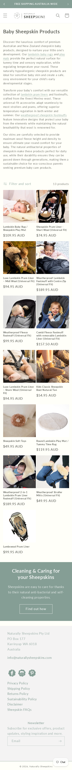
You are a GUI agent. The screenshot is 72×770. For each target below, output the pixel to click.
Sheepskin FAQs (19, 710)
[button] (5, 15)
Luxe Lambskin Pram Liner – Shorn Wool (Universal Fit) (18, 390)
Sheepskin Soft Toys (15, 440)
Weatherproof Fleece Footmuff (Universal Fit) (17, 334)
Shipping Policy (18, 688)
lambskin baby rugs (40, 54)
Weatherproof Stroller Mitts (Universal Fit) (49, 494)
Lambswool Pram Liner (16, 546)
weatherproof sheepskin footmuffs (44, 115)
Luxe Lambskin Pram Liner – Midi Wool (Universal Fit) (19, 280)
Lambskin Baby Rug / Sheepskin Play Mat (15, 228)
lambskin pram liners (34, 94)
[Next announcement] (68, 4)
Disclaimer (15, 704)
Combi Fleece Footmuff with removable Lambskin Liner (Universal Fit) (51, 335)
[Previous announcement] (4, 4)
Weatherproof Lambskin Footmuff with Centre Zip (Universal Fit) (51, 281)
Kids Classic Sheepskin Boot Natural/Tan (49, 388)
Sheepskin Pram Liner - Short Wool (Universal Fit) (51, 228)
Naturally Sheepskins (40, 766)
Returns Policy (17, 694)
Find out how (36, 609)
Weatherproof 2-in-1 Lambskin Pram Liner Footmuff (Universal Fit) (17, 495)
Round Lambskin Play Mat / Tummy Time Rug (52, 442)
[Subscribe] (60, 741)
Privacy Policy (17, 683)
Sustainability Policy (22, 699)
